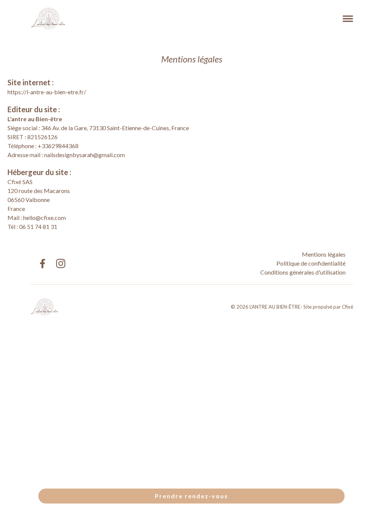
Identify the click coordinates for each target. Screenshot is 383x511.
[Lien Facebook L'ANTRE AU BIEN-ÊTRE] (42, 263)
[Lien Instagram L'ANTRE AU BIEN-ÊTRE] (60, 263)
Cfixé (347, 307)
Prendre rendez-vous (191, 495)
